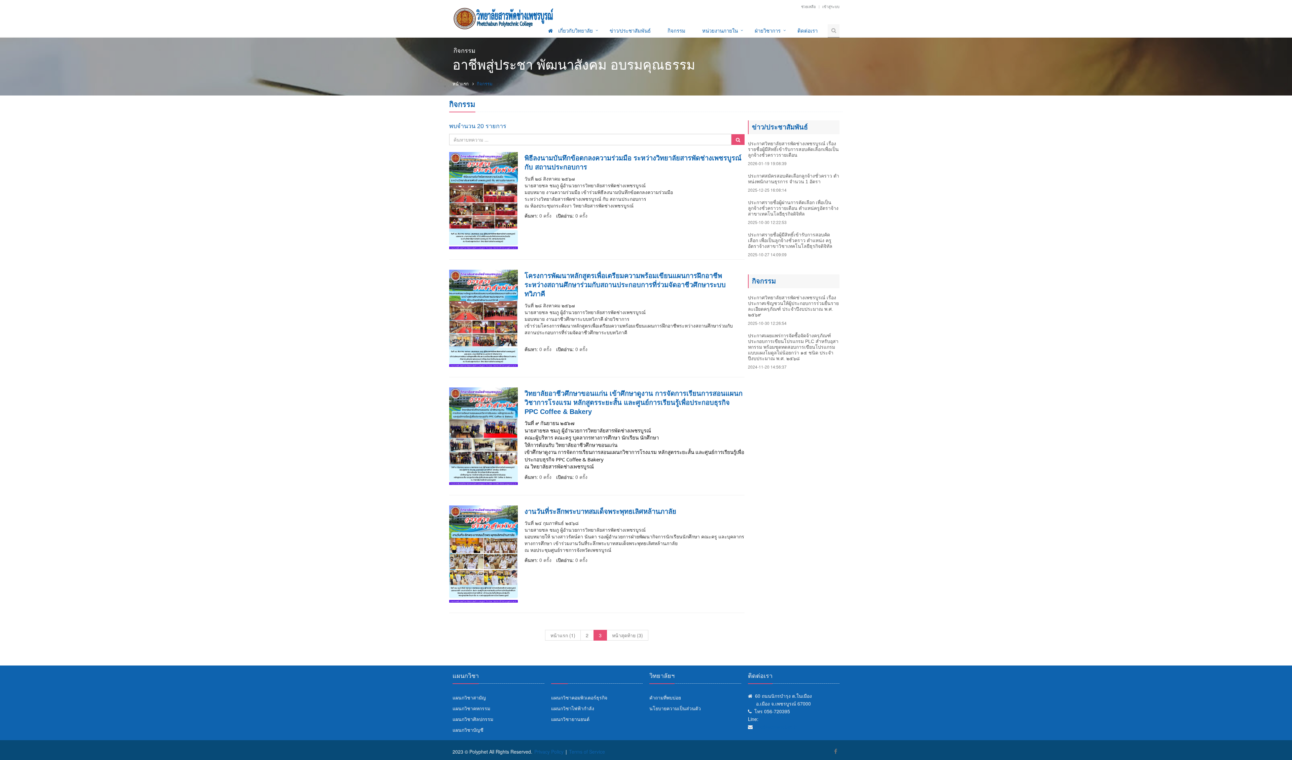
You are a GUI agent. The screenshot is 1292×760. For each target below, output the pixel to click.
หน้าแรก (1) (562, 635)
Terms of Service (587, 751)
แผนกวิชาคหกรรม (471, 708)
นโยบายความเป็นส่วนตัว (675, 708)
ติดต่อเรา (807, 30)
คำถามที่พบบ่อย (665, 697)
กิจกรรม (676, 30)
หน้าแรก (461, 83)
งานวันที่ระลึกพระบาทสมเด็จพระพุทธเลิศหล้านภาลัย (600, 511)
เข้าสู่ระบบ (830, 6)
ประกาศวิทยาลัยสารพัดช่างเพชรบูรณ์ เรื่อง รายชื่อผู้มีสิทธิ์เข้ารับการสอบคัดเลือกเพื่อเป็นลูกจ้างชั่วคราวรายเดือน (793, 149)
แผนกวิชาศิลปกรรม (473, 719)
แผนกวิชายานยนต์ (570, 719)
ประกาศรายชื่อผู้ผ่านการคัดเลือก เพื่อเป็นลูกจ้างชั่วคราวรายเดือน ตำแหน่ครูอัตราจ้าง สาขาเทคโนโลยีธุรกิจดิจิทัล (793, 208)
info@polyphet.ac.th (776, 726)
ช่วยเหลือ (808, 6)
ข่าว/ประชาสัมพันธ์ (630, 30)
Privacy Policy (549, 751)
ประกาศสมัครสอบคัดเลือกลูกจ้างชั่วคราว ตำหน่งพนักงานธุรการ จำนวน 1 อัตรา (793, 178)
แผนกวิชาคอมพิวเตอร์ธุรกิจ (579, 697)
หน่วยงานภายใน (720, 30)
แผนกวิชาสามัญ (469, 697)
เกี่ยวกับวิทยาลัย (575, 30)
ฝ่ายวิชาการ (768, 30)
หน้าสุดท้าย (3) (627, 635)
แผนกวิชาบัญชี (468, 729)
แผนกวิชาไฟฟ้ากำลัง (572, 708)
